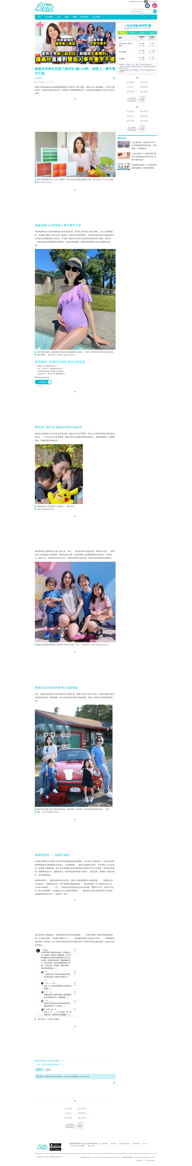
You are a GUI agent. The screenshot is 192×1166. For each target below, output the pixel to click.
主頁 (39, 17)
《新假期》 (105, 1143)
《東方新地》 (136, 1143)
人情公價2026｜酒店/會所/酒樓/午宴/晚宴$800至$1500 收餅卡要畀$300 (144, 157)
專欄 (75, 17)
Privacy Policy (150, 1160)
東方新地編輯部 (40, 82)
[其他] (114, 79)
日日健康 (49, 17)
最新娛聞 (38, 78)
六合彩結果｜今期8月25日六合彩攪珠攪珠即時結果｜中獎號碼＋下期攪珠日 (144, 145)
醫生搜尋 (84, 17)
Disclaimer (139, 1160)
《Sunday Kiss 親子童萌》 (77, 1146)
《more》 (145, 1143)
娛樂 (67, 17)
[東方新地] (65, 7)
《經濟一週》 (91, 1146)
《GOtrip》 (113, 1143)
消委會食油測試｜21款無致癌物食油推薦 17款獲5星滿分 (144, 166)
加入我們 (96, 17)
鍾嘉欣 (48, 1069)
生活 (59, 17)
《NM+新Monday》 (124, 1143)
